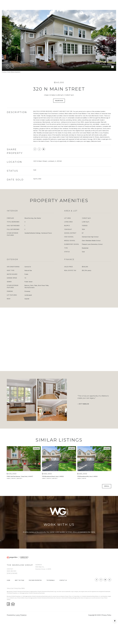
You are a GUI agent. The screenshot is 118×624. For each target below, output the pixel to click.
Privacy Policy (17, 588)
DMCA (23, 588)
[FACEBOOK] (96, 579)
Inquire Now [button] (59, 100)
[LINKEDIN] (109, 579)
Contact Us (63, 580)
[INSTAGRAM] (101, 579)
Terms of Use (10, 588)
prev (8, 67)
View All (106, 486)
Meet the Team (19, 580)
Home (8, 580)
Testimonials (50, 580)
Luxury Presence (20, 615)
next (12, 67)
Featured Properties (35, 580)
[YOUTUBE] (105, 579)
